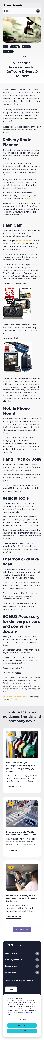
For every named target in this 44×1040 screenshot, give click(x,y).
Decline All (22, 1031)
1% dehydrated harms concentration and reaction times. (21, 572)
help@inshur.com (24, 981)
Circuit (26, 198)
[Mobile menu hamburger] (38, 11)
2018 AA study (24, 241)
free (18, 673)
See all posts (22, 929)
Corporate (17, 5)
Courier (26, 47)
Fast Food (8, 52)
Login (11, 989)
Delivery (15, 47)
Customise (22, 1020)
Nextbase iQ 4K (10, 338)
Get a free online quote (14, 696)
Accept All (22, 1025)
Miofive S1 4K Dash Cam (14, 283)
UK (5, 47)
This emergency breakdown (16, 543)
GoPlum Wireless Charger (19, 443)
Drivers (7, 5)
